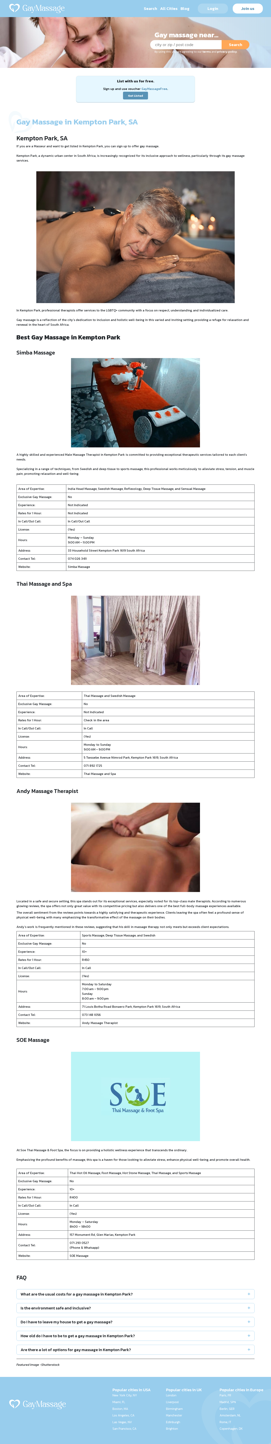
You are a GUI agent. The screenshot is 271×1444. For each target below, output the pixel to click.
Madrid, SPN (228, 1402)
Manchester (174, 1415)
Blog (185, 9)
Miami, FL (118, 1402)
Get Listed (135, 95)
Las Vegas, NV (122, 1422)
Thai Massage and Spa (100, 773)
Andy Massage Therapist (100, 1022)
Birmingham (174, 1408)
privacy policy (227, 51)
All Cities (169, 9)
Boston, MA (120, 1408)
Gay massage (26, 319)
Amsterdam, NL (230, 1415)
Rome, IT (225, 1422)
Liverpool (172, 1402)
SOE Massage (79, 1255)
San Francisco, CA (124, 1428)
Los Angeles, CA (123, 1415)
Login (213, 9)
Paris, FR (225, 1395)
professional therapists (58, 310)
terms (206, 51)
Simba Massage (79, 566)
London (171, 1395)
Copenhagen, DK (231, 1428)
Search (150, 9)
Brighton (172, 1428)
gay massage (149, 146)
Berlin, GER (227, 1408)
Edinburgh (173, 1422)
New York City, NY (124, 1395)
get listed (71, 146)
